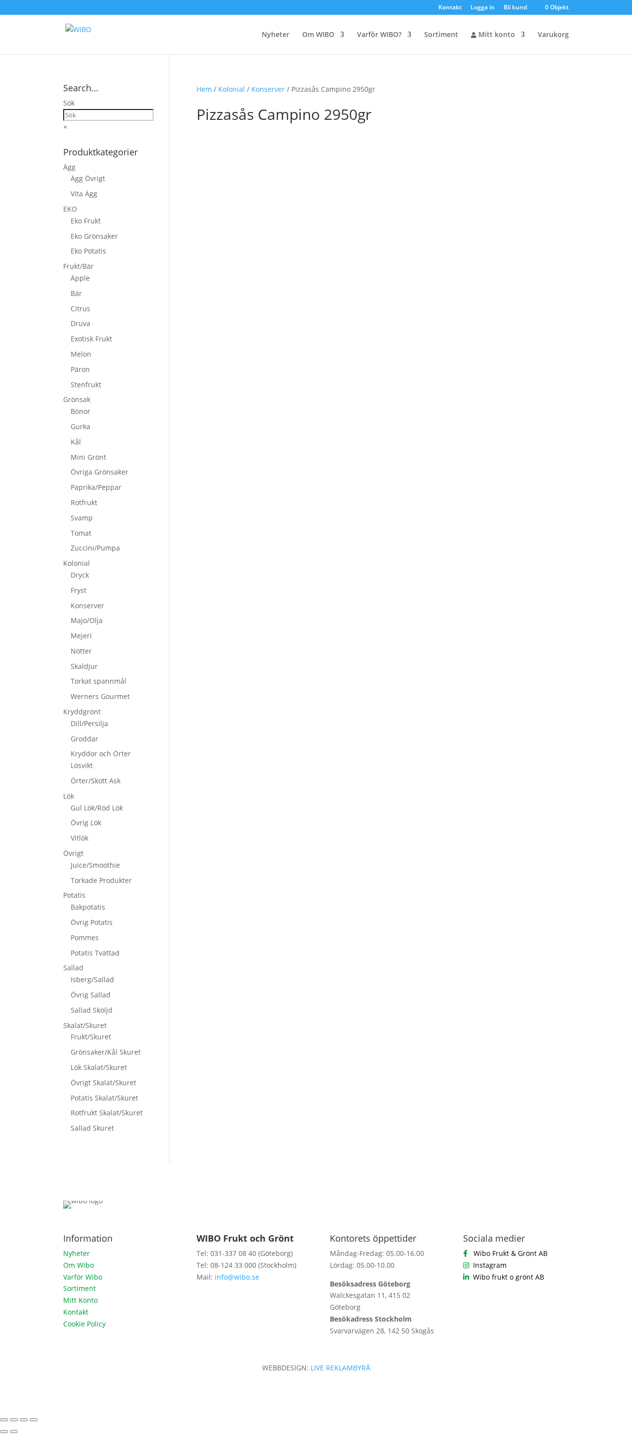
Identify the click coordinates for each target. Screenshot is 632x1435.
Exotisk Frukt (91, 338)
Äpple (80, 278)
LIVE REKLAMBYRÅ (340, 1367)
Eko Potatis (88, 251)
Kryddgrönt (82, 711)
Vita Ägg (84, 193)
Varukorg (553, 35)
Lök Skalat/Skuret (99, 1067)
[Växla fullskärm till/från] (14, 1419)
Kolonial (231, 89)
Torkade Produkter (101, 880)
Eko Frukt (86, 220)
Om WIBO (318, 35)
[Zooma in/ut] (4, 1419)
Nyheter (275, 35)
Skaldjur (84, 666)
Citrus (80, 308)
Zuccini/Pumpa (95, 547)
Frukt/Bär (78, 266)
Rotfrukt (84, 502)
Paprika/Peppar (96, 487)
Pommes (85, 937)
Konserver (268, 89)
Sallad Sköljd (92, 1010)
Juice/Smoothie (95, 865)
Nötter (81, 651)
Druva (80, 323)
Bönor (80, 411)
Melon (81, 354)
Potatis (74, 895)
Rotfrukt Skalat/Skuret (107, 1112)
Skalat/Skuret (85, 1025)
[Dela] (24, 1419)
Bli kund (515, 7)
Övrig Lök (86, 822)
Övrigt (73, 853)
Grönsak (76, 399)
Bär (76, 293)
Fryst (78, 590)
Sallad (73, 967)
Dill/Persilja (89, 723)
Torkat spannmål (98, 681)
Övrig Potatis (92, 922)
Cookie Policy (84, 1323)
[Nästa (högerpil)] (14, 1431)
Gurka (80, 426)
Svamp (82, 517)
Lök (68, 796)
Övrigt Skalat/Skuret (103, 1082)
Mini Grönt (88, 457)
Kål (76, 441)
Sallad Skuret (92, 1128)
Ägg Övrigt (88, 178)
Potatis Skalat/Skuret (104, 1098)
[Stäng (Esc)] (34, 1419)
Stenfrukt (86, 384)
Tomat (81, 533)
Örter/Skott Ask (95, 780)
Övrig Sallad (91, 994)
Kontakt (450, 7)
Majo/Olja (87, 620)
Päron (80, 369)
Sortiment (441, 35)
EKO (70, 209)
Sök (69, 103)
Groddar (84, 738)
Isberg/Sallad (92, 979)
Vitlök (79, 838)
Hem (204, 89)
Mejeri (81, 635)
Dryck (80, 575)
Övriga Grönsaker (99, 472)
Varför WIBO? (379, 35)
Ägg (69, 167)
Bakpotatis (88, 907)
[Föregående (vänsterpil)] (4, 1431)
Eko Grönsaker (94, 236)
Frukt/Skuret (91, 1036)
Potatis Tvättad (95, 952)
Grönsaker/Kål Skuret (106, 1052)
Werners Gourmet (100, 696)
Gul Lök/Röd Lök (97, 807)
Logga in (483, 7)
